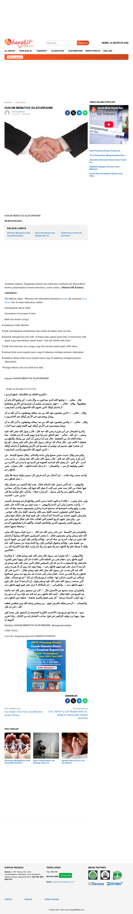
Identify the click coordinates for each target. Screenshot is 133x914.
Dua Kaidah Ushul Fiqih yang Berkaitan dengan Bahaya (23, 712)
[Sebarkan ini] (67, 112)
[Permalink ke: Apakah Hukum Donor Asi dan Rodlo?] (75, 746)
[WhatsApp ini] (85, 112)
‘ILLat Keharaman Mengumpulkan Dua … (108, 155)
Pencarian (83, 42)
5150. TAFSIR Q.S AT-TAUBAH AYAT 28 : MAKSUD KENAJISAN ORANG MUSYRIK (68, 713)
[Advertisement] (66, 18)
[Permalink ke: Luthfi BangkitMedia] (7, 112)
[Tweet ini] (73, 112)
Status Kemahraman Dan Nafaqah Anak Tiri (44, 761)
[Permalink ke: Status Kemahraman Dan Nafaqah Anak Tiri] (46, 746)
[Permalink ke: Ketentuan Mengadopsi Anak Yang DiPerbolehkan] (18, 746)
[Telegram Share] (79, 112)
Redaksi (28, 899)
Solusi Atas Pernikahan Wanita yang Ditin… (105, 174)
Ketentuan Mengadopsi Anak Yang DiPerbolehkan (17, 761)
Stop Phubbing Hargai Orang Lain (104, 150)
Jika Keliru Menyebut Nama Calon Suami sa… (107, 161)
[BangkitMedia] (19, 42)
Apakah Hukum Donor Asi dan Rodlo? (73, 761)
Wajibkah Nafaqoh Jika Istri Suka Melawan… (104, 167)
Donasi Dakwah (52, 899)
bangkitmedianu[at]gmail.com (63, 881)
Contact (8, 899)
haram (64, 298)
